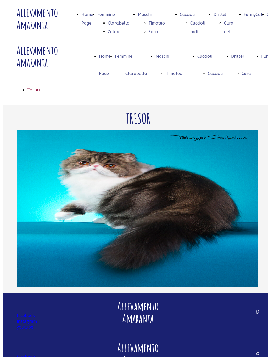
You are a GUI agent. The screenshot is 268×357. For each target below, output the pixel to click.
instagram (27, 321)
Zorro (154, 31)
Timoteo (156, 23)
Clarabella (119, 23)
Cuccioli (187, 14)
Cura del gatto (229, 32)
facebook (26, 315)
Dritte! (220, 14)
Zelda (113, 31)
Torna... (35, 90)
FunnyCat (253, 14)
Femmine (106, 14)
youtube (25, 327)
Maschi (145, 14)
